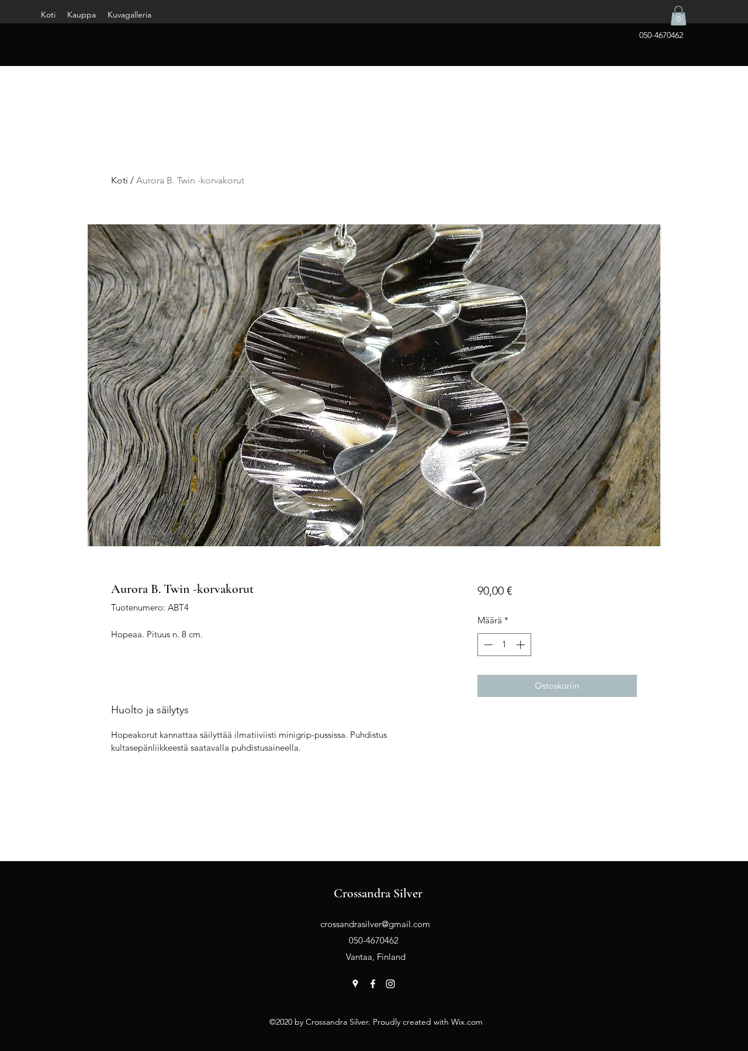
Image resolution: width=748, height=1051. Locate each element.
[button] (678, 15)
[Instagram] (390, 984)
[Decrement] (487, 644)
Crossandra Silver (378, 893)
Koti (119, 180)
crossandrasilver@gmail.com (375, 923)
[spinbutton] (504, 644)
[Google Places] (355, 984)
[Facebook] (373, 984)
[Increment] (521, 644)
